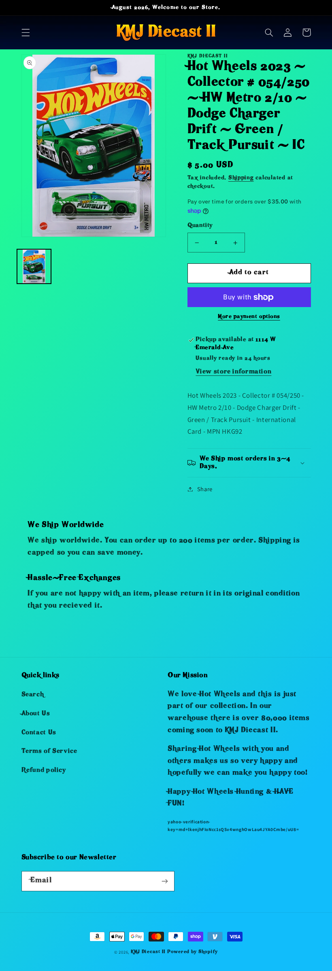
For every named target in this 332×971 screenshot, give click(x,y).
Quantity (200, 226)
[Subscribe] (164, 881)
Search (32, 695)
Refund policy (43, 770)
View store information (233, 372)
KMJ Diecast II (148, 952)
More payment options (249, 317)
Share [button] (205, 489)
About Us (35, 714)
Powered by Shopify (192, 952)
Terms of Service (49, 751)
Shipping (241, 178)
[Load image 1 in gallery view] (34, 266)
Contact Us (38, 733)
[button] (25, 32)
